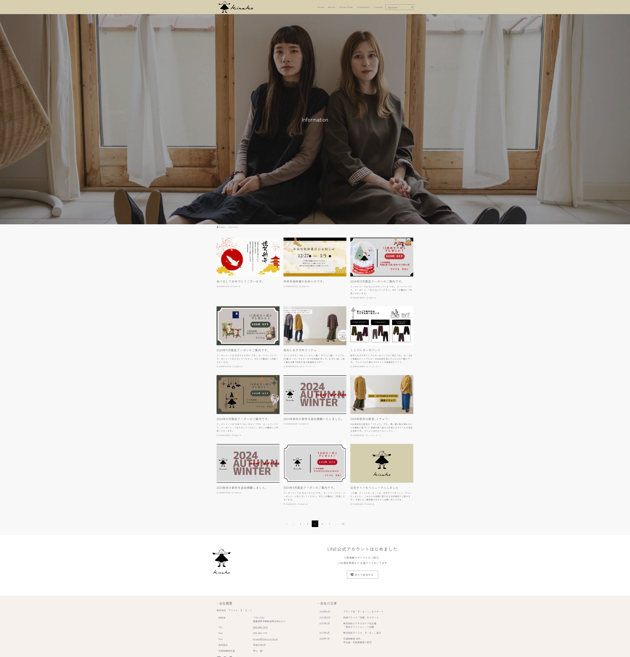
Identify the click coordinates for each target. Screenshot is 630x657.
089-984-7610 (260, 627)
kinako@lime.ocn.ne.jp (265, 639)
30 (343, 523)
